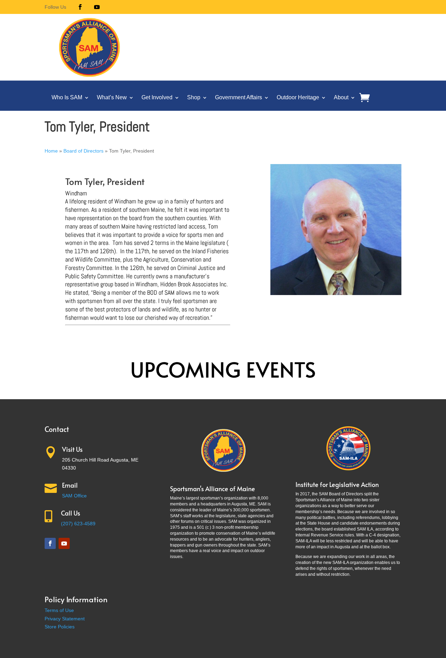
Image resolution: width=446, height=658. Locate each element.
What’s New (112, 97)
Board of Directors (83, 151)
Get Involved (156, 97)
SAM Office (74, 495)
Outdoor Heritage (298, 97)
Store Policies (60, 626)
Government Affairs (238, 97)
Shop (193, 97)
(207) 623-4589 (78, 523)
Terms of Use (59, 610)
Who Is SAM (67, 97)
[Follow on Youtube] (97, 7)
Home (51, 151)
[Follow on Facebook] (80, 7)
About (341, 97)
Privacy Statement (65, 618)
